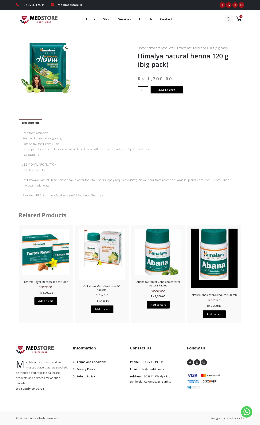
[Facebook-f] (222, 5)
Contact (166, 19)
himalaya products (160, 48)
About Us (145, 19)
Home (90, 19)
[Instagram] (235, 5)
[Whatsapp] (241, 5)
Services (124, 19)
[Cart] (237, 18)
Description (30, 122)
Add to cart (166, 90)
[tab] (30, 122)
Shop (107, 19)
